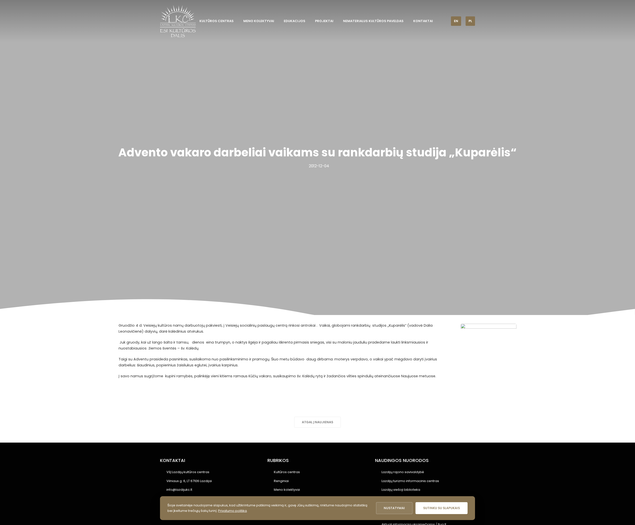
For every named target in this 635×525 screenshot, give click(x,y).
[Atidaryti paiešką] (444, 21)
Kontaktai (423, 21)
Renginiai (281, 481)
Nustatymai (394, 508)
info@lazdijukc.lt (179, 489)
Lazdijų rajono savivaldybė (402, 472)
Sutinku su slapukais (441, 508)
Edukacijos (294, 21)
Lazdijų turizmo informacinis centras (410, 481)
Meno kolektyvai (258, 21)
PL (470, 21)
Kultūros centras (216, 21)
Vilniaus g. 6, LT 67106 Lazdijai (189, 481)
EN (456, 21)
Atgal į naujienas (317, 422)
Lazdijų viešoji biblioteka (400, 489)
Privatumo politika (232, 510)
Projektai (324, 21)
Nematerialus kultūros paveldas (373, 21)
